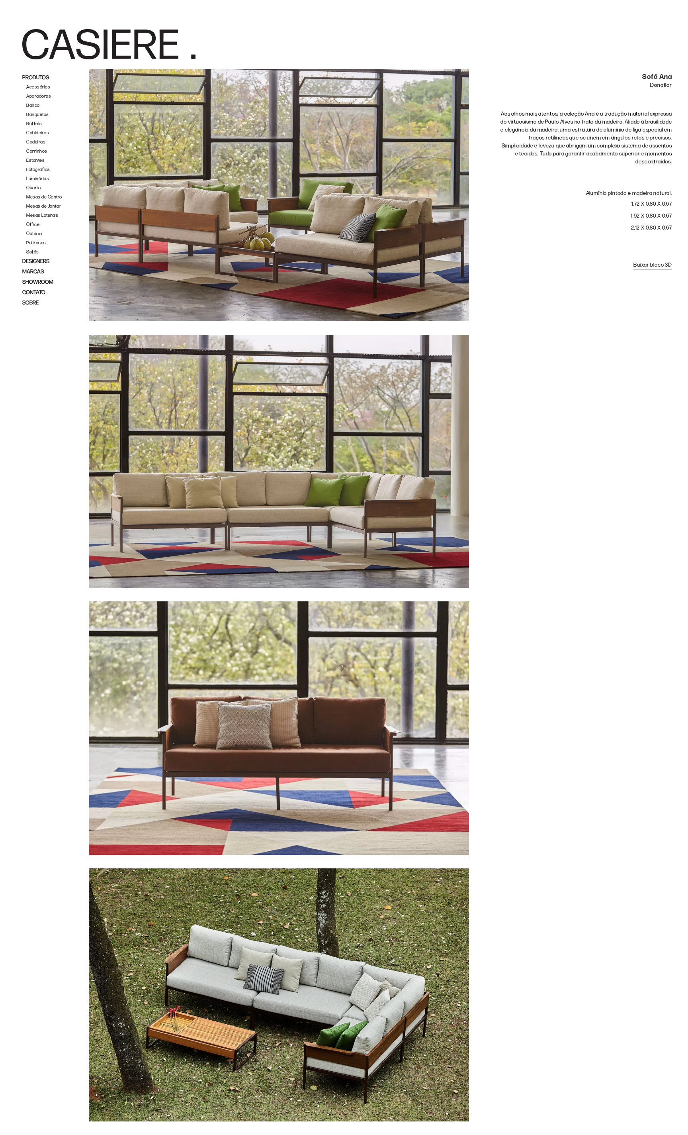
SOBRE (30, 302)
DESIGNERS (35, 261)
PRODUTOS (35, 77)
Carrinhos (36, 151)
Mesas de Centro (44, 197)
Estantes (35, 160)
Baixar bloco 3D (652, 264)
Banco (33, 105)
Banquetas (37, 115)
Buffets (34, 124)
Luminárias (37, 179)
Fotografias (38, 170)
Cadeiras (35, 142)
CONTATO (33, 292)
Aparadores (38, 96)
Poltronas (36, 243)
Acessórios (38, 87)
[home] (108, 44)
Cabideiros (37, 133)
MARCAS (33, 271)
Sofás (32, 252)
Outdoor (34, 234)
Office (32, 225)
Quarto (33, 188)
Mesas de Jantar (43, 206)
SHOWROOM (37, 282)
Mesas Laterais (42, 215)
